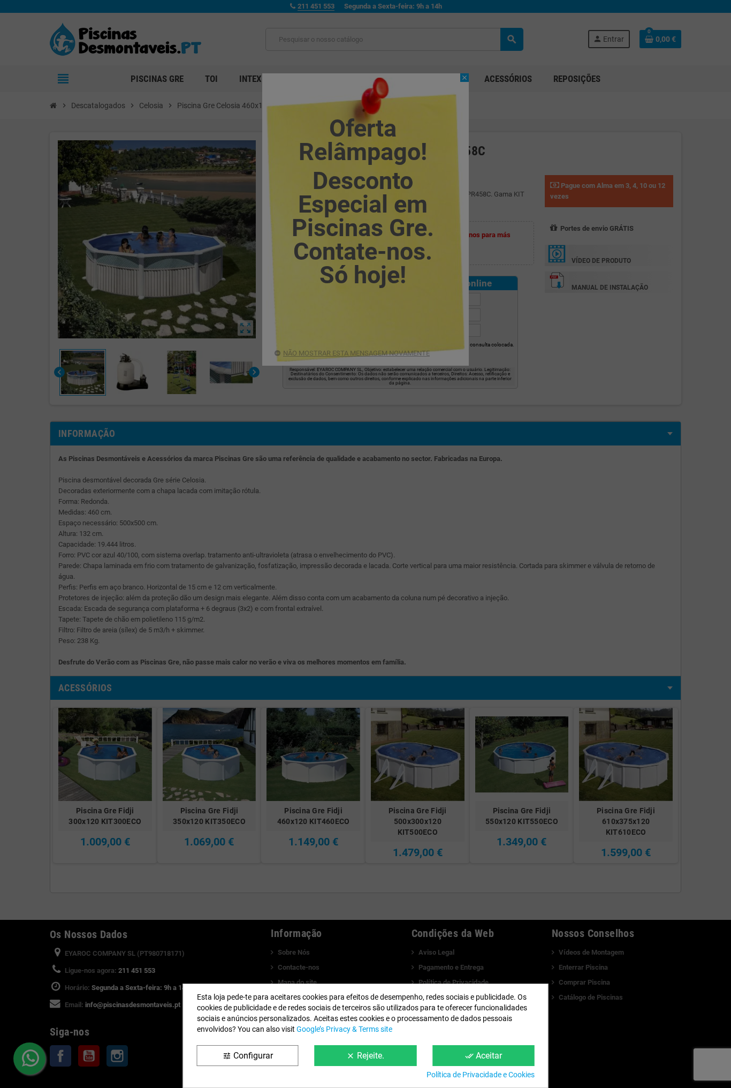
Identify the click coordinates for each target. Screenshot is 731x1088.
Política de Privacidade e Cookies (481, 1074)
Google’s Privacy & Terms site (344, 1029)
